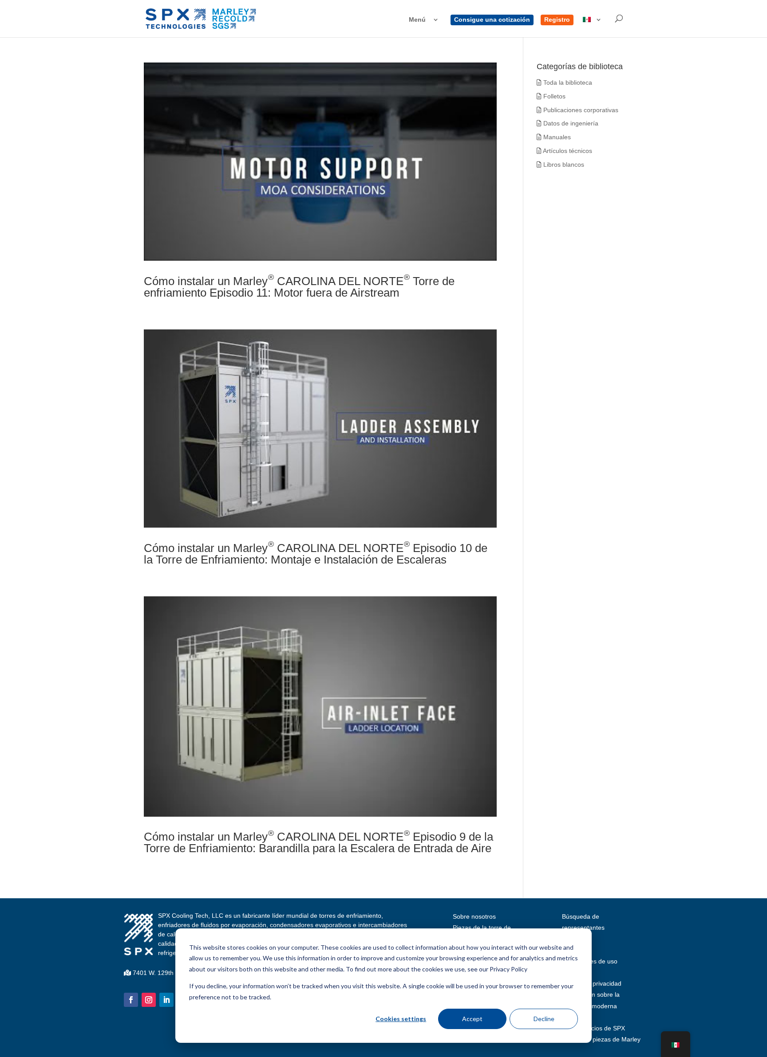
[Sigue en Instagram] (149, 1000)
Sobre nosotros (474, 916)
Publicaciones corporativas (580, 110)
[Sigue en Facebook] (131, 1000)
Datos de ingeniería (570, 123)
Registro (557, 19)
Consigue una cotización (492, 19)
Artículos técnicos (567, 150)
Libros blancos (563, 164)
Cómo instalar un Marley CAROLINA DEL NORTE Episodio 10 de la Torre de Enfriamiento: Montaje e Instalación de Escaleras (315, 553)
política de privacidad (591, 983)
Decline (544, 1018)
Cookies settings (401, 1018)
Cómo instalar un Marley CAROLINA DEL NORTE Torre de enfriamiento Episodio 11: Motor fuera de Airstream (299, 286)
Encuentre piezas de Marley (601, 1039)
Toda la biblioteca (567, 82)
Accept (472, 1018)
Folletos (553, 96)
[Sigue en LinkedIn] (166, 1000)
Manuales (556, 137)
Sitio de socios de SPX (593, 1028)
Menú (417, 19)
